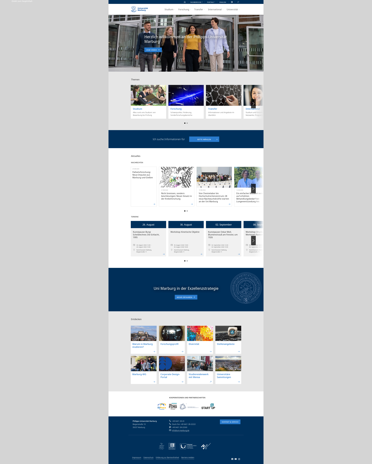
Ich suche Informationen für (169, 139)
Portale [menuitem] (210, 2)
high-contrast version (232, 2)
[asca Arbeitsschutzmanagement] (206, 446)
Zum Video (151, 50)
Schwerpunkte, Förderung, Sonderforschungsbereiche (181, 111)
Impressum (136, 457)
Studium (169, 9)
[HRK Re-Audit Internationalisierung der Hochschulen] (172, 446)
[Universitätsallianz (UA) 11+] (189, 406)
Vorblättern (253, 103)
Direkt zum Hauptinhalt (22, 1)
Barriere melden (187, 457)
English (223, 2)
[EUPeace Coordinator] (162, 406)
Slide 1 (184, 123)
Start (185, 2)
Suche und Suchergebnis (238, 2)
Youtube (235, 459)
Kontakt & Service (230, 422)
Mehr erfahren (184, 297)
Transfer (198, 9)
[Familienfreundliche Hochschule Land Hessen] (188, 446)
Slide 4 (187, 123)
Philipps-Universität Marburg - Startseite (143, 9)
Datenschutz (148, 457)
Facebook (232, 459)
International (215, 9)
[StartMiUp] (208, 406)
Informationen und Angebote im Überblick (221, 111)
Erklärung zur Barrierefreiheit (167, 457)
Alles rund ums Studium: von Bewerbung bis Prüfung (144, 111)
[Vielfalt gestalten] (161, 446)
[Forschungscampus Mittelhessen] (173, 406)
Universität (232, 9)
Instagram (239, 459)
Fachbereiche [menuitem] (195, 2)
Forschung (183, 9)
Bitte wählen (200, 139)
